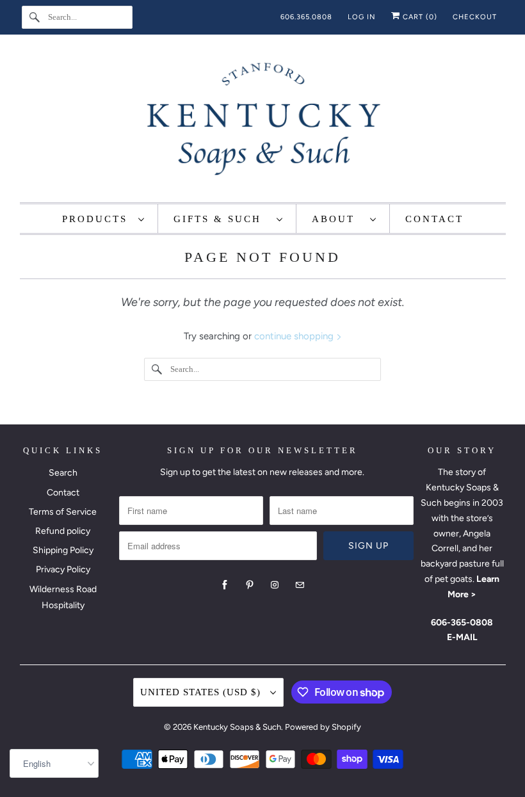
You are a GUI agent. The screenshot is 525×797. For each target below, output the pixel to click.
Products (97, 219)
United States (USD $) (202, 692)
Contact (63, 492)
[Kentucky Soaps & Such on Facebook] (224, 585)
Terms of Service (63, 511)
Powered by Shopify (323, 727)
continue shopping (295, 336)
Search (63, 472)
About (338, 219)
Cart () (418, 17)
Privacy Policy (63, 569)
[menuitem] (103, 218)
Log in (362, 17)
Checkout (475, 17)
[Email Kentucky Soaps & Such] (299, 585)
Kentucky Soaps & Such (237, 727)
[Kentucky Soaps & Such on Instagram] (274, 585)
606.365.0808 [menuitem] (306, 17)
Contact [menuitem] (434, 219)
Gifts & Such (222, 219)
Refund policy (62, 531)
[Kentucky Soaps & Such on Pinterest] (249, 585)
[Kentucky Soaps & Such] (263, 121)
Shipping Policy (63, 550)
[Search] (34, 17)
